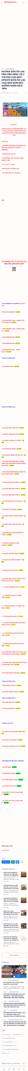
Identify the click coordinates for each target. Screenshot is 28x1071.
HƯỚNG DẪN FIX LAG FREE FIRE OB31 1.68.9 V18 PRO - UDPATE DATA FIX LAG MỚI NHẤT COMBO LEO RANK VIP (11, 887)
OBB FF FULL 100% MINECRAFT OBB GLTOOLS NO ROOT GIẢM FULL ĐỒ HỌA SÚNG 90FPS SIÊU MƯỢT (12, 912)
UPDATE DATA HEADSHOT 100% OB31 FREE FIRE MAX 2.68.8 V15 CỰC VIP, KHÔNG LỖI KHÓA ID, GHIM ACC (11, 899)
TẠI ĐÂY (18, 312)
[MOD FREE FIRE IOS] (14, 992)
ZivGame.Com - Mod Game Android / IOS (17, 1063)
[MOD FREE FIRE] (13, 1010)
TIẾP (14, 270)
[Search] (25, 2)
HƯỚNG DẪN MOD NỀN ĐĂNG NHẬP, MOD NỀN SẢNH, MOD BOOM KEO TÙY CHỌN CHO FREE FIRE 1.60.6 (15, 1005)
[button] (23, 2)
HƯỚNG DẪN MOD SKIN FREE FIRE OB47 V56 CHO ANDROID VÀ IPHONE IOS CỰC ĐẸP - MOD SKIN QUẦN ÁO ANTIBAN (15, 1023)
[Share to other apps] (22, 862)
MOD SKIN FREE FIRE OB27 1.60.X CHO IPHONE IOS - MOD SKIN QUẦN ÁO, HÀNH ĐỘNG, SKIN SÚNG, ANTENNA (14, 995)
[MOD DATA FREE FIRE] (14, 1001)
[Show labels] (6, 1053)
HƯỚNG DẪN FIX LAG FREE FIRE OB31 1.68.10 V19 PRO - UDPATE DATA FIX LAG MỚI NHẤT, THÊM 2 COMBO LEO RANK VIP (11, 925)
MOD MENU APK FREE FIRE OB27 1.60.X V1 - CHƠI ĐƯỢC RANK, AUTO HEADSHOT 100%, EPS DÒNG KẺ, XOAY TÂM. (14, 1014)
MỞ (14, 268)
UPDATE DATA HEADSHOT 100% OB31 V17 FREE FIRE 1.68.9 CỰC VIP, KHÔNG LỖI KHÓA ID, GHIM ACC (11, 938)
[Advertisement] (14, 20)
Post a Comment (14, 955)
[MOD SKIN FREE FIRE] (14, 980)
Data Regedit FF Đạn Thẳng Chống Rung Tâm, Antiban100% (13, 983)
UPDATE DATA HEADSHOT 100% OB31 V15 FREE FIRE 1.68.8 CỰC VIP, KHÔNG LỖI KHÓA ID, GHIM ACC (11, 874)
